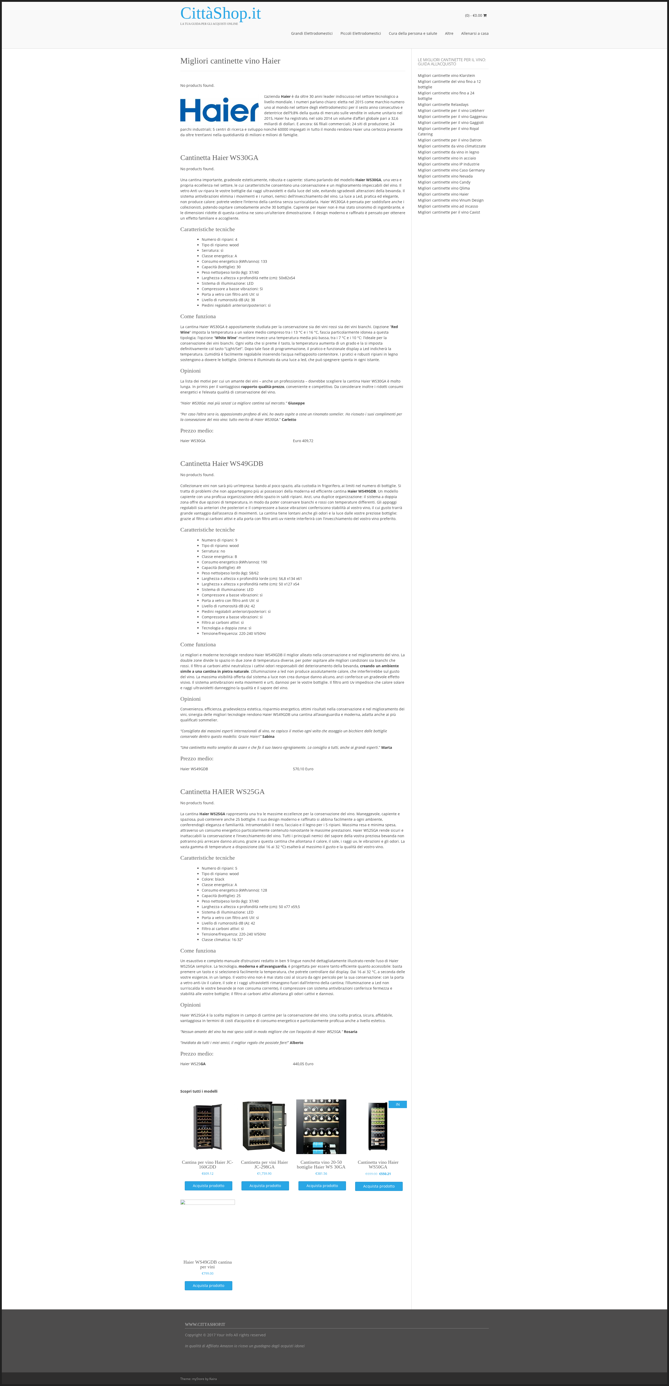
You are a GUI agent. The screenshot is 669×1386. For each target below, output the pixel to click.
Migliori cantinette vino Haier (443, 194)
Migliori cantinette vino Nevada (445, 176)
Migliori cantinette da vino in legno (448, 152)
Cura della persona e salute (413, 33)
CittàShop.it (220, 13)
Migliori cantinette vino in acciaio (447, 158)
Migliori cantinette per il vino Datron (450, 140)
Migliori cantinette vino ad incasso (448, 206)
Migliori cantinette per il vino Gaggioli (451, 122)
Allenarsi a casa (475, 33)
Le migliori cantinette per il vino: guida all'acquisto (452, 61)
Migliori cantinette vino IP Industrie (449, 164)
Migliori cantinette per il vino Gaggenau (452, 116)
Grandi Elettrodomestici (312, 33)
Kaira (213, 1379)
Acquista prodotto (208, 1185)
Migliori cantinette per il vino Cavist (449, 212)
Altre (449, 33)
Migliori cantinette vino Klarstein (446, 75)
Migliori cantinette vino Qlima (444, 188)
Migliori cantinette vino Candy (444, 182)
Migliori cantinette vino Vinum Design (451, 200)
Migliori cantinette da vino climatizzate (452, 146)
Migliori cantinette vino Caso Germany (451, 170)
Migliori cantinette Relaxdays (443, 104)
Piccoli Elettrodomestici (361, 33)
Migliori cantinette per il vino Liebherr (451, 110)
